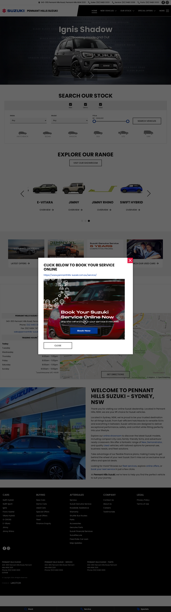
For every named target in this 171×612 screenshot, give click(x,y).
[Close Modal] (130, 260)
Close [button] (57, 345)
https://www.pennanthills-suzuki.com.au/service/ (70, 275)
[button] (85, 306)
